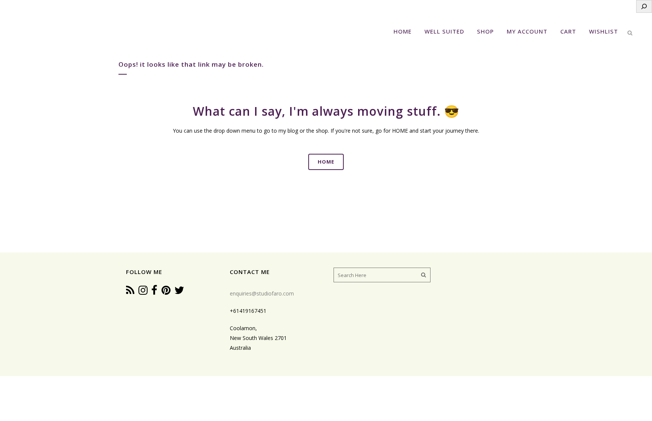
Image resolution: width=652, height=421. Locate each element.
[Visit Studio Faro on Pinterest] (166, 291)
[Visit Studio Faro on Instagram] (143, 291)
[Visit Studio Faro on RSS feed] (130, 291)
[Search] (644, 6)
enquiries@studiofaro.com (262, 293)
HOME (326, 161)
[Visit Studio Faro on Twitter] (179, 291)
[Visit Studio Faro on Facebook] (154, 291)
